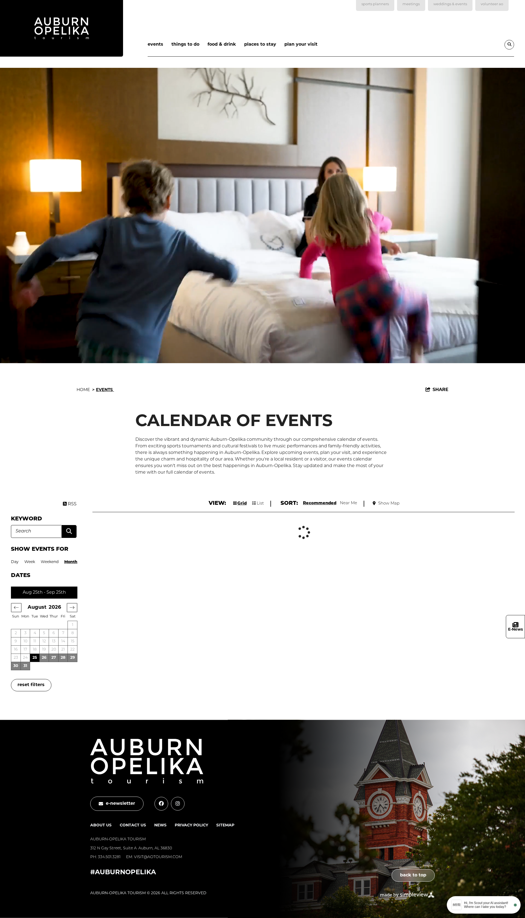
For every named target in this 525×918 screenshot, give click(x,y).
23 (16, 658)
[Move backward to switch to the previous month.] (16, 607)
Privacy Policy (191, 825)
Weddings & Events (450, 4)
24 (25, 658)
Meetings (411, 4)
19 (44, 650)
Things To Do (185, 44)
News (160, 825)
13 (54, 641)
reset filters (31, 685)
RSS (72, 504)
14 (63, 641)
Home (86, 390)
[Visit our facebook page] (161, 804)
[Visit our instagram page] (178, 804)
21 (63, 650)
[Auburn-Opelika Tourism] (61, 30)
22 (72, 650)
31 (25, 666)
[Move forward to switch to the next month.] (72, 607)
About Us (101, 825)
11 (34, 641)
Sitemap (225, 825)
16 (16, 650)
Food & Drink (222, 44)
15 (72, 641)
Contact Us (133, 825)
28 (63, 658)
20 (53, 650)
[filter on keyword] (69, 531)
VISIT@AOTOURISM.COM (158, 857)
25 (35, 658)
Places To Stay (260, 44)
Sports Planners (375, 4)
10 (25, 641)
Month (70, 562)
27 (53, 658)
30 (15, 666)
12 (44, 641)
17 (25, 650)
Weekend (50, 562)
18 (35, 650)
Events (155, 44)
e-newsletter (120, 804)
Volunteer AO (492, 4)
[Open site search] (509, 44)
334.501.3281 (109, 857)
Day (15, 562)
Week (29, 562)
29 (72, 658)
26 (44, 658)
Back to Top (413, 875)
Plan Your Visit (300, 44)
